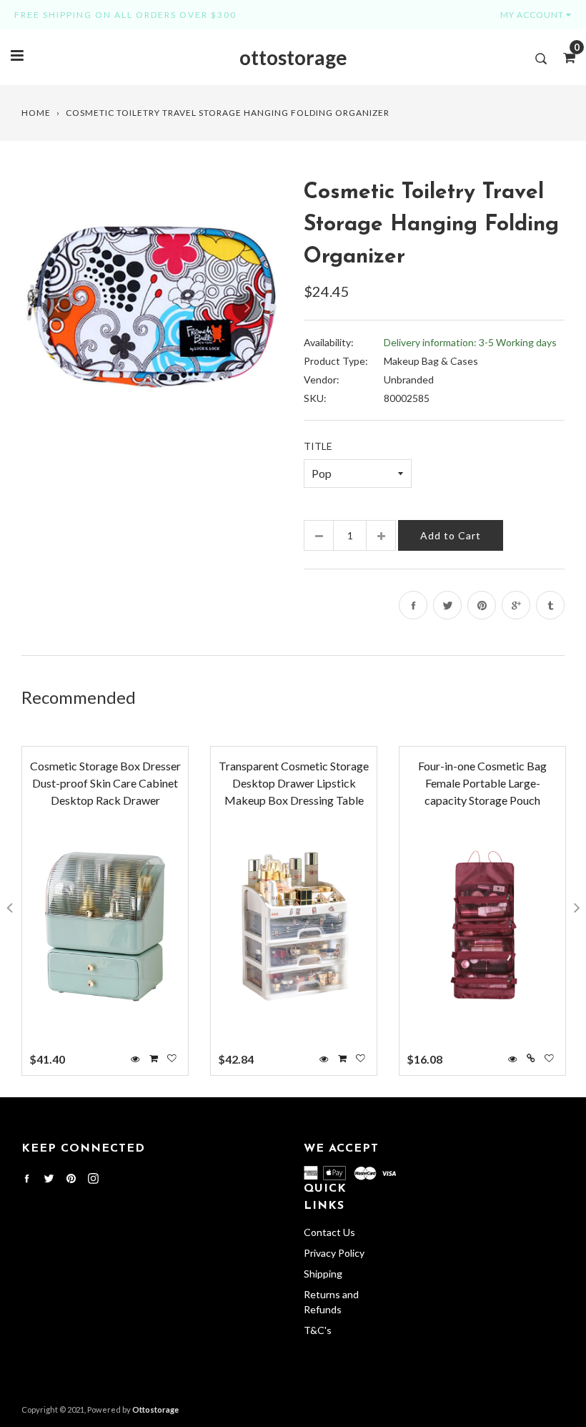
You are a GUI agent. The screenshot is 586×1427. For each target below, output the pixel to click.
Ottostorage (155, 1409)
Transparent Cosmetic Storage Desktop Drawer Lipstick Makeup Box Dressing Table (294, 783)
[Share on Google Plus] (516, 605)
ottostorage (293, 57)
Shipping (323, 1273)
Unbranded (409, 379)
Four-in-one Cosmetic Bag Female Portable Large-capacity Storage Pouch (482, 783)
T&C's (318, 1330)
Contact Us (329, 1232)
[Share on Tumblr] (550, 605)
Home (36, 112)
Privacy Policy (334, 1253)
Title (318, 446)
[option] (151, 307)
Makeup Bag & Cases (431, 361)
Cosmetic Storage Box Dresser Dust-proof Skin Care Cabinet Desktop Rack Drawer (105, 783)
